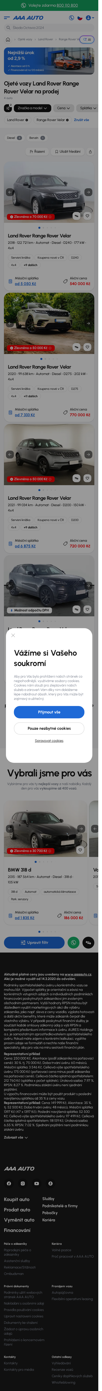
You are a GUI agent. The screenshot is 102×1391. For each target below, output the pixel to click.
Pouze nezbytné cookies (49, 728)
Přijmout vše (49, 712)
